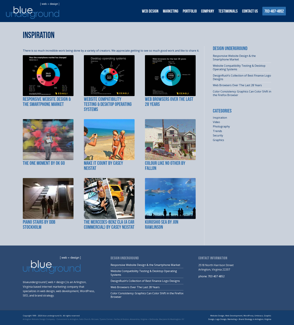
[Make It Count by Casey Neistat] (109, 139)
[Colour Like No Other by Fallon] (170, 139)
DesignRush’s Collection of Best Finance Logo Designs (242, 77)
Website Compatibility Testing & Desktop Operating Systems (108, 104)
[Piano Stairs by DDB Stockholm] (48, 198)
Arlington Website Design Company (39, 319)
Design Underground (125, 258)
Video (216, 122)
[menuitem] (150, 11)
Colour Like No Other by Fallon (165, 166)
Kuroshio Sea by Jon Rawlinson (161, 225)
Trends (217, 131)
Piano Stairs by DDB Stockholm (39, 225)
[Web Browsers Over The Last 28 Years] (170, 75)
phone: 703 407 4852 (211, 276)
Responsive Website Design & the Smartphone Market (47, 102)
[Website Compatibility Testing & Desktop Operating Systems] (109, 75)
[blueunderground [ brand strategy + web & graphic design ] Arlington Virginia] (32, 11)
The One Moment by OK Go (44, 163)
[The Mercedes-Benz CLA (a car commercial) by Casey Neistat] (109, 198)
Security (218, 135)
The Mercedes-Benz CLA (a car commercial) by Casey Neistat (109, 225)
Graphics (218, 140)
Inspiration (38, 35)
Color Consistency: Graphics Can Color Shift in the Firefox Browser (242, 93)
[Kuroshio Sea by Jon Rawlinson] (170, 198)
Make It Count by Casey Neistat (103, 166)
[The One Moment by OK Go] (48, 139)
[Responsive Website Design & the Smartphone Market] (48, 75)
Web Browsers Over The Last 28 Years (169, 102)
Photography (221, 126)
